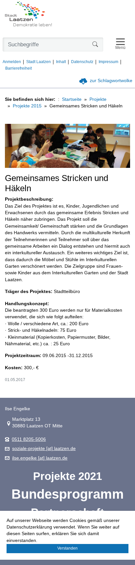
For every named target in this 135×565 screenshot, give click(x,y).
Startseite (72, 99)
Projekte (97, 99)
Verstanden (67, 548)
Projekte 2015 (27, 105)
